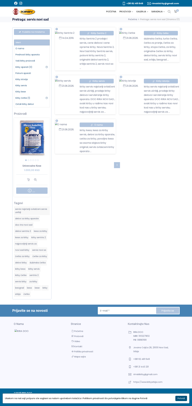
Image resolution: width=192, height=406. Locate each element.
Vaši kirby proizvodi (25, 60)
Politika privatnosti (83, 351)
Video (77, 341)
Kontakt (78, 346)
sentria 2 (34, 275)
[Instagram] (20, 3)
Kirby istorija (21, 79)
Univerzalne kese (31, 165)
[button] (26, 160)
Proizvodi (125, 11)
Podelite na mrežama (33, 31)
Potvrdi (181, 398)
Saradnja (157, 11)
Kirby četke (22, 97)
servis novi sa (39, 250)
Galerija (141, 11)
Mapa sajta (80, 356)
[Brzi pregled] (35, 142)
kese (37, 287)
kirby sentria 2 (38, 237)
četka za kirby (22, 256)
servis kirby (20, 281)
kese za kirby (21, 237)
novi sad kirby (22, 250)
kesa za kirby (40, 231)
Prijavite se (167, 310)
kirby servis (34, 268)
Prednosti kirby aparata (27, 54)
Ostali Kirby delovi (24, 104)
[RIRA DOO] (23, 12)
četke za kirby (40, 256)
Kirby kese (20, 91)
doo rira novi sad (23, 224)
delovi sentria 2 (23, 231)
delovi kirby (21, 262)
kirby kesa (20, 268)
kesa (29, 287)
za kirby (33, 281)
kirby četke (21, 275)
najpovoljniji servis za (26, 243)
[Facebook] (15, 3)
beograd (19, 287)
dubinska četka (38, 262)
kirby (45, 287)
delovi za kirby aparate (27, 218)
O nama (19, 48)
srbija (18, 294)
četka (27, 294)
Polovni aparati (23, 73)
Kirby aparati (23, 67)
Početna (111, 11)
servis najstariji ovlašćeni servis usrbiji (31, 211)
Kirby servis (21, 85)
